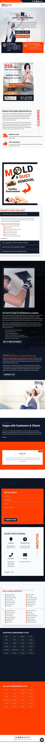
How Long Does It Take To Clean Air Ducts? (15, 242)
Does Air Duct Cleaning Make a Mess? (13, 247)
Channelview (6, 649)
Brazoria (22, 643)
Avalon (14, 696)
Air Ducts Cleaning (9, 604)
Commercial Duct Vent (31, 610)
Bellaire (14, 643)
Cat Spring (31, 646)
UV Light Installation (10, 618)
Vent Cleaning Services (10, 612)
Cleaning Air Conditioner (11, 617)
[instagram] (24, 737)
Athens (6, 696)
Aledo (31, 689)
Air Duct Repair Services (10, 610)
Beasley (6, 643)
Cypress (6, 653)
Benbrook (6, 703)
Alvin (14, 636)
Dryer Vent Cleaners (31, 618)
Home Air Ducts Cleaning (11, 597)
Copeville (31, 706)
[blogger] (36, 1)
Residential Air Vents (31, 602)
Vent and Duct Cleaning (10, 602)
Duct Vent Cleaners (10, 613)
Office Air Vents (9, 622)
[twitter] (23, 737)
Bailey (31, 696)
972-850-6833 (11, 566)
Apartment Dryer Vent (31, 617)
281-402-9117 (11, 564)
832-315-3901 (11, 561)
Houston (6, 636)
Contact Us (4, 437)
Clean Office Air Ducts (31, 601)
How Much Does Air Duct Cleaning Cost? (14, 251)
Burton (14, 646)
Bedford (30, 699)
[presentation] (39, 451)
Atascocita (22, 636)
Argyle (14, 693)
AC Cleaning (8, 606)
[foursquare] (29, 737)
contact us (9, 375)
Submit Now (10, 520)
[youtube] (38, 1)
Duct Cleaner (29, 612)
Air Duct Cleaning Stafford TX (34, 741)
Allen (6, 693)
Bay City (22, 639)
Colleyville (23, 706)
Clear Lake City (14, 649)
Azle (23, 696)
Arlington (22, 693)
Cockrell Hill (15, 706)
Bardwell (14, 699)
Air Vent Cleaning (30, 594)
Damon (14, 653)
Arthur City (31, 693)
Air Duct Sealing (9, 615)
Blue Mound (14, 703)
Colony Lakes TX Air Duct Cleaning (19, 741)
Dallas (6, 689)
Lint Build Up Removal (31, 620)
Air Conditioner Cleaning (32, 597)
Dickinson (31, 653)
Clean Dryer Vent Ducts (31, 622)
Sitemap (30, 739)
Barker (6, 639)
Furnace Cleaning (9, 599)
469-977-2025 (11, 563)
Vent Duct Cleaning (31, 613)
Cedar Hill (6, 706)
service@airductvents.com (25, 561)
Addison (22, 689)
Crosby (31, 649)
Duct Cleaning (30, 596)
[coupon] (18, 83)
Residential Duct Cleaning (32, 615)
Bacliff (31, 636)
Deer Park (23, 653)
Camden (22, 646)
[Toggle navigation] (42, 5)
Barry (23, 699)
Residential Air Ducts (31, 604)
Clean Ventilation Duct (10, 596)
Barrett (14, 639)
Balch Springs (6, 699)
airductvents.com (25, 739)
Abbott (14, 689)
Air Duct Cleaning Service (32, 599)
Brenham (31, 643)
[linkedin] (40, 1)
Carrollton (31, 703)
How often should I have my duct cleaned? (15, 214)
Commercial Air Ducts (10, 594)
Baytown (31, 639)
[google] (34, 1)
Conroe (22, 649)
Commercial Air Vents (10, 601)
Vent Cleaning (30, 606)
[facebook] (32, 1)
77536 (12, 572)
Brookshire (6, 646)
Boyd (23, 703)
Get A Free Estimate (12, 342)
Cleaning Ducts (9, 620)
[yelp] (42, 1)
